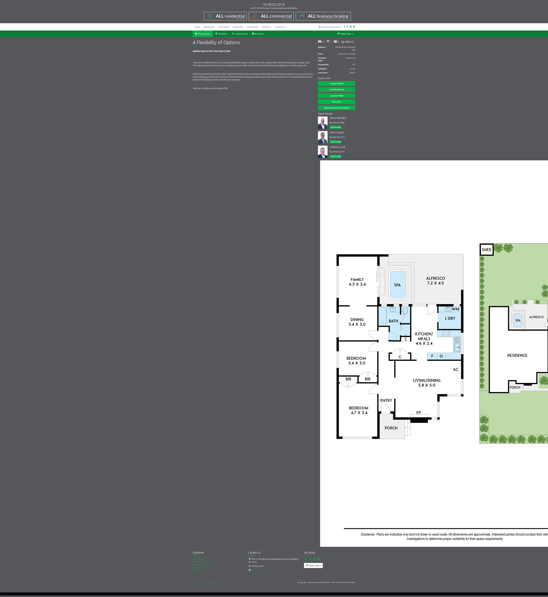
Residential (209, 27)
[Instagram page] (350, 27)
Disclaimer (211, 582)
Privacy (202, 582)
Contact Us (280, 27)
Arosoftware (350, 582)
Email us (255, 570)
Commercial (223, 27)
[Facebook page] (344, 27)
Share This (345, 34)
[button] (330, 27)
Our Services (252, 27)
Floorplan (336, 101)
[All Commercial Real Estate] (226, 15)
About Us (266, 27)
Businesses (238, 27)
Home (197, 27)
